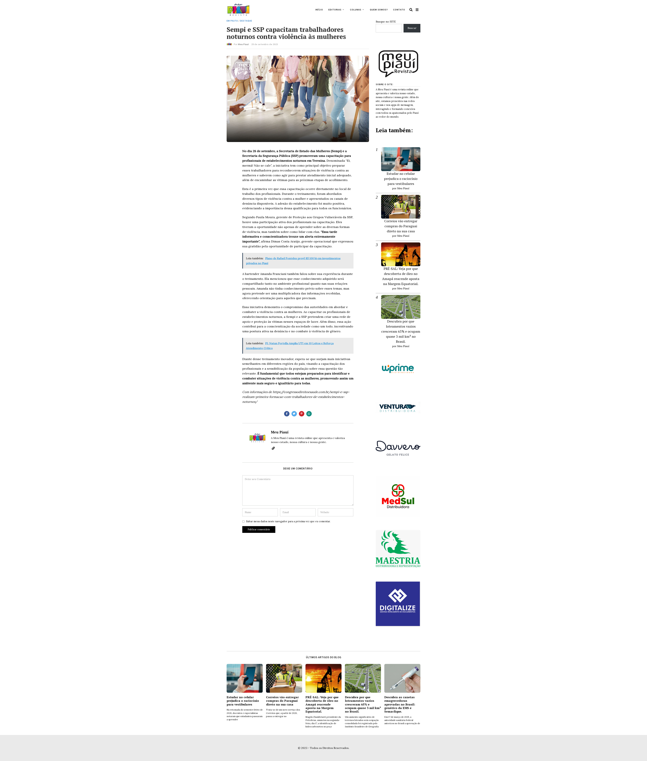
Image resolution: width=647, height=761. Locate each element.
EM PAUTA (232, 21)
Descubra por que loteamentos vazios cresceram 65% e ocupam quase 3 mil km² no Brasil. (400, 331)
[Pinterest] (301, 413)
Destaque (246, 21)
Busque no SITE (386, 21)
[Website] (273, 448)
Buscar (412, 28)
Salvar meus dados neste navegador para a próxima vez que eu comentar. (288, 521)
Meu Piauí (243, 44)
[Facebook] (286, 413)
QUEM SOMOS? (379, 10)
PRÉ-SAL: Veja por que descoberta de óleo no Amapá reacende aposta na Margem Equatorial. (321, 704)
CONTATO (399, 10)
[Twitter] (294, 413)
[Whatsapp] (309, 413)
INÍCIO (319, 10)
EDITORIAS (334, 10)
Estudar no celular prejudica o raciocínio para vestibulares (401, 178)
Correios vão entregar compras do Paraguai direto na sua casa (400, 226)
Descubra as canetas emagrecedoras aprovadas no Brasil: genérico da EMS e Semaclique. (399, 704)
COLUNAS (355, 10)
